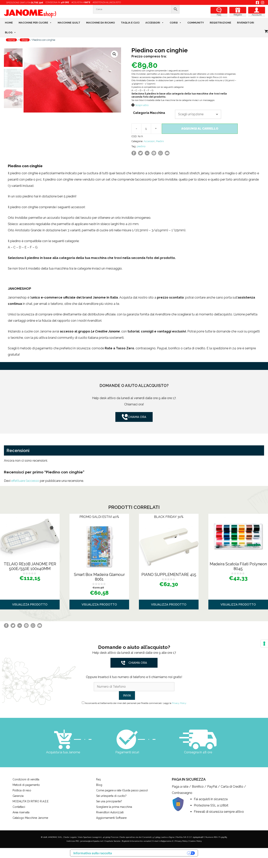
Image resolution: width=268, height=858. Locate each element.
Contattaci (19, 806)
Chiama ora (137, 417)
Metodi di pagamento (26, 784)
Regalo (238, 14)
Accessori (152, 22)
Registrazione (220, 22)
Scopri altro (142, 105)
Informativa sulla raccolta (92, 853)
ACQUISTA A (80, 2)
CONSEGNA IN (57, 2)
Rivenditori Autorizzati (110, 812)
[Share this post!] (133, 154)
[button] (114, 54)
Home (9, 22)
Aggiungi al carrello (199, 128)
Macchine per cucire (33, 22)
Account (257, 14)
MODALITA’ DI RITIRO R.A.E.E (30, 801)
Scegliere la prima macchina (114, 806)
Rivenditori (245, 22)
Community (195, 22)
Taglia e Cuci (130, 22)
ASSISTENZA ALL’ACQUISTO (107, 2)
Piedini (160, 141)
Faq (219, 14)
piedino (141, 146)
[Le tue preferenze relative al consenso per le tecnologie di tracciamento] (264, 643)
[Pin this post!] (153, 154)
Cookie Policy (195, 841)
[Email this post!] (167, 154)
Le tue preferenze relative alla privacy (151, 853)
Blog (8, 32)
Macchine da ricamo (100, 22)
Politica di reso (22, 790)
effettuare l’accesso (25, 481)
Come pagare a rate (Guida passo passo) (122, 790)
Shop (25, 39)
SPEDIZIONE (24, 2)
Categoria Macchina (149, 113)
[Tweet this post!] (140, 154)
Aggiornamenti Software (111, 817)
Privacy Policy (179, 703)
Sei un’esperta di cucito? (111, 795)
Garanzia (18, 795)
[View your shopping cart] (266, 31)
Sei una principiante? (109, 801)
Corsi (174, 22)
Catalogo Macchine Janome (30, 817)
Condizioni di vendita (26, 779)
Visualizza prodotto (29, 604)
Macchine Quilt (69, 22)
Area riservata (21, 812)
